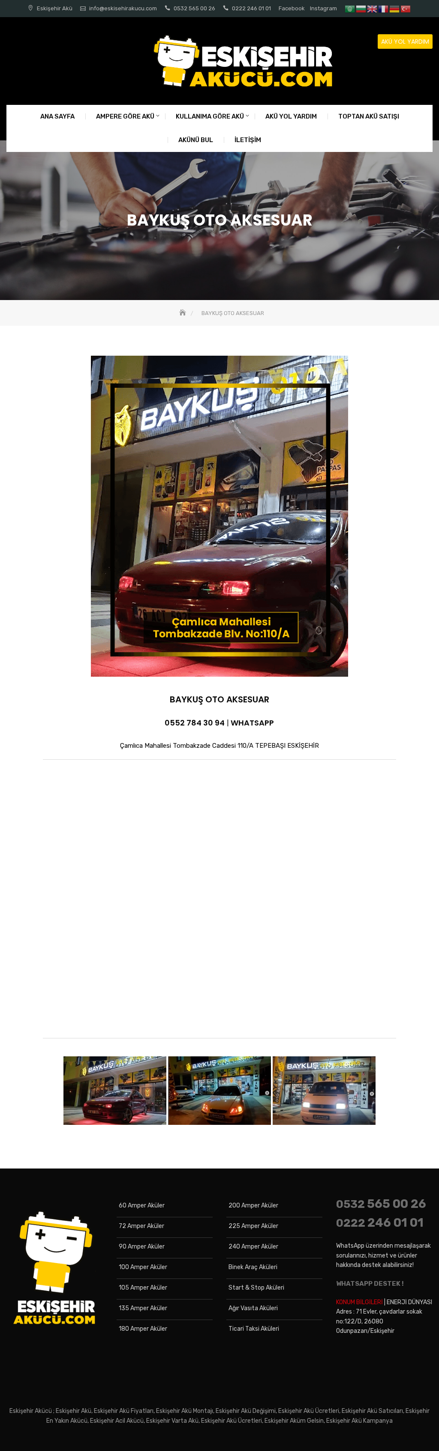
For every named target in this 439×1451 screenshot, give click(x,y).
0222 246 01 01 (251, 8)
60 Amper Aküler (142, 1205)
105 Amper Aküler (143, 1287)
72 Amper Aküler (141, 1226)
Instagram (323, 8)
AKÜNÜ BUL (195, 140)
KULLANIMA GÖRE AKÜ (210, 116)
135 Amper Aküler (143, 1308)
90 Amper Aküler (142, 1246)
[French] (383, 8)
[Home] (183, 313)
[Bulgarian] (361, 8)
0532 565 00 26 (194, 8)
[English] (372, 8)
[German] (394, 8)
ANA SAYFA (57, 116)
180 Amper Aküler (143, 1328)
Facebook (292, 8)
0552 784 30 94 (195, 722)
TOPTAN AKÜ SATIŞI (368, 116)
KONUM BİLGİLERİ (359, 1302)
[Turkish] (406, 8)
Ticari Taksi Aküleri (254, 1328)
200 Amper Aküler (253, 1205)
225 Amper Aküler (253, 1226)
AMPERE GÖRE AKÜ (125, 116)
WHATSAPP (252, 722)
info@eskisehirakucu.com (123, 8)
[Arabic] (350, 8)
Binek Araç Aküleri (253, 1267)
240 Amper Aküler (253, 1246)
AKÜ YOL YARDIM (405, 41)
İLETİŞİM (248, 140)
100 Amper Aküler (143, 1267)
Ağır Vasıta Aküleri (253, 1308)
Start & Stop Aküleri (256, 1287)
